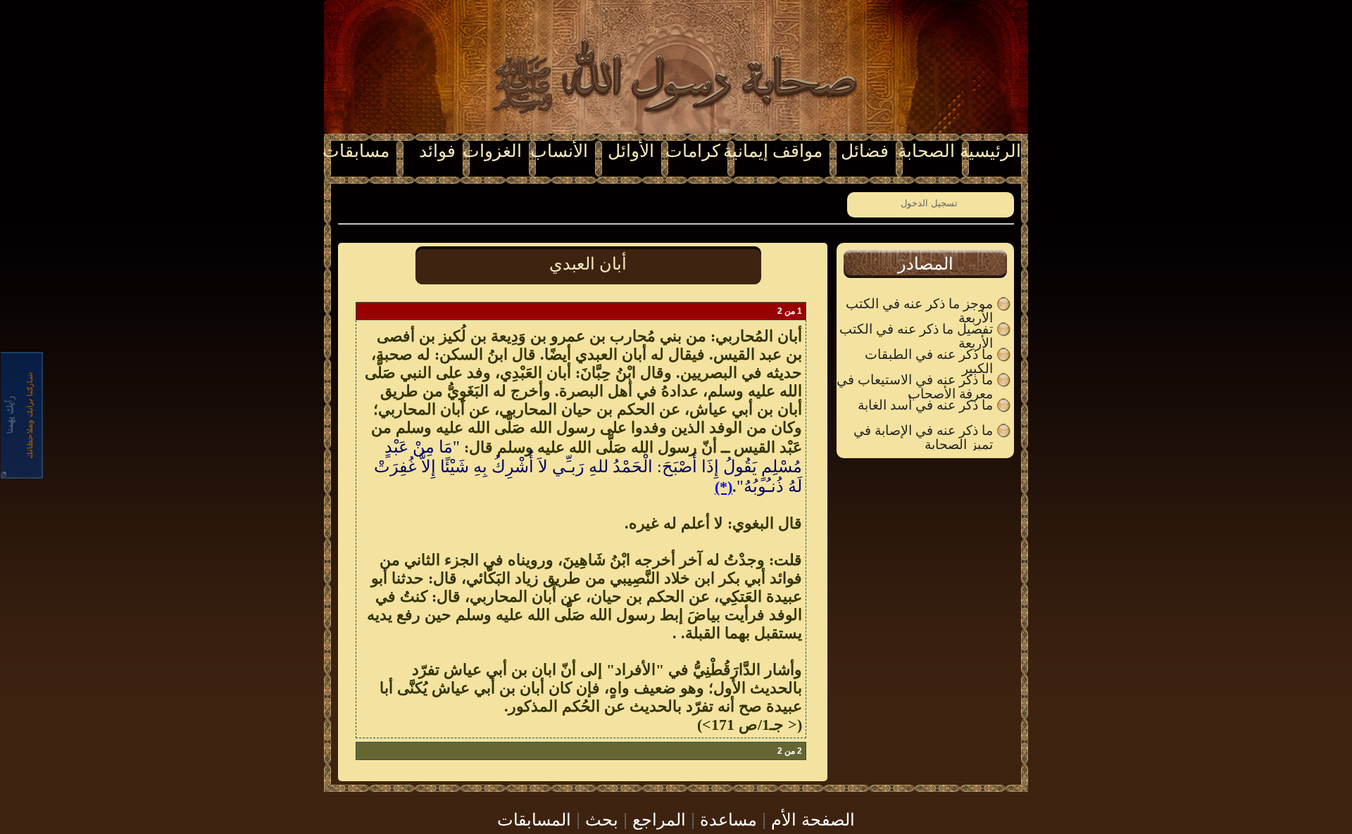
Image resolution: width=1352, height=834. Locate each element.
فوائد (437, 150)
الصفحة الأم (813, 818)
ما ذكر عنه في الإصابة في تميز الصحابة (923, 431)
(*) (723, 486)
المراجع (659, 818)
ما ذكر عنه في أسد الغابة (925, 405)
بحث (601, 818)
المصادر (925, 264)
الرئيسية (990, 150)
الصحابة (926, 150)
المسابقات (534, 818)
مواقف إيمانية (772, 150)
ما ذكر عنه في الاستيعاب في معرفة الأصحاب (915, 380)
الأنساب (559, 150)
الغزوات (492, 150)
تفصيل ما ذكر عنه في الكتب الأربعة (916, 329)
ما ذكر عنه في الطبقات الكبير (929, 355)
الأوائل (631, 150)
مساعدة (728, 818)
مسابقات (356, 150)
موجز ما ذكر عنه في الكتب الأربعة (919, 304)
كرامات (692, 150)
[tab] (925, 264)
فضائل (865, 150)
